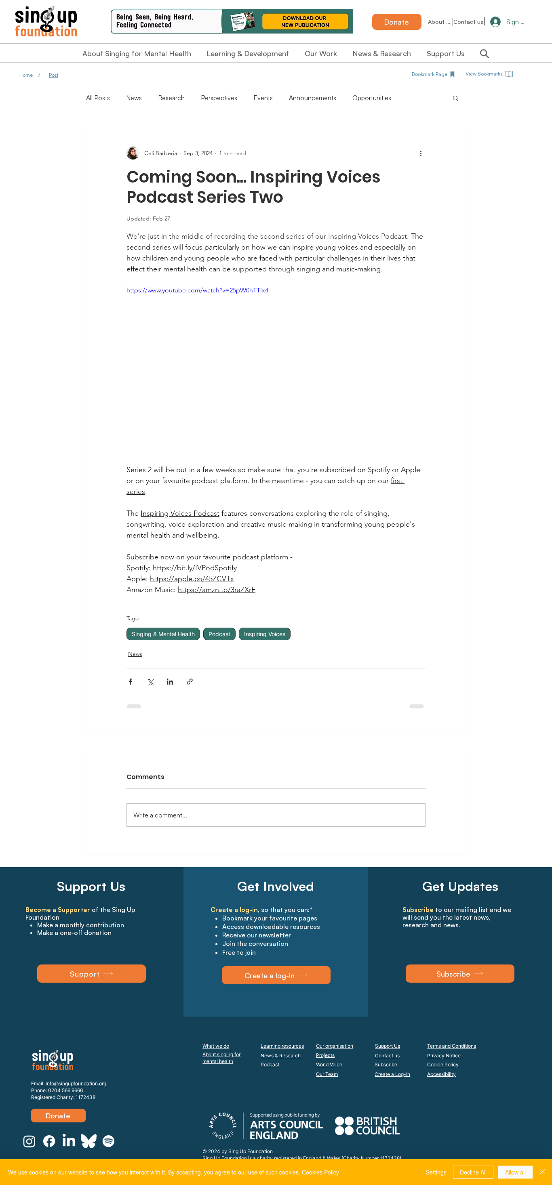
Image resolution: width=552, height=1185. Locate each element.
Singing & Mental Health (163, 633)
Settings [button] (436, 1172)
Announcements (312, 98)
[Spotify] (108, 1141)
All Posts (98, 98)
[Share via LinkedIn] (170, 681)
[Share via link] (190, 681)
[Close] (542, 1172)
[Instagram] (29, 1141)
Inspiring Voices (264, 633)
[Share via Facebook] (130, 681)
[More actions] (421, 153)
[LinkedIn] (69, 1141)
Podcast (219, 633)
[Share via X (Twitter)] (150, 681)
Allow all (515, 1172)
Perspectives (219, 98)
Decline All (473, 1172)
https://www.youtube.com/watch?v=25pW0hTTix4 (197, 290)
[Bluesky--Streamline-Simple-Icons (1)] (89, 1141)
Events (263, 98)
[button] (455, 98)
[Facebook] (49, 1141)
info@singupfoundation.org (76, 1083)
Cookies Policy (320, 1172)
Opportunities (371, 98)
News (134, 98)
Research (171, 98)
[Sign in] (492, 21)
